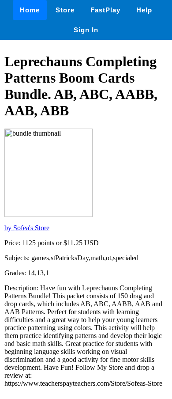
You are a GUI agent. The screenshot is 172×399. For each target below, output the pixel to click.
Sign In (86, 30)
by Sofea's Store (26, 228)
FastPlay (105, 10)
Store (65, 10)
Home (30, 10)
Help (144, 10)
